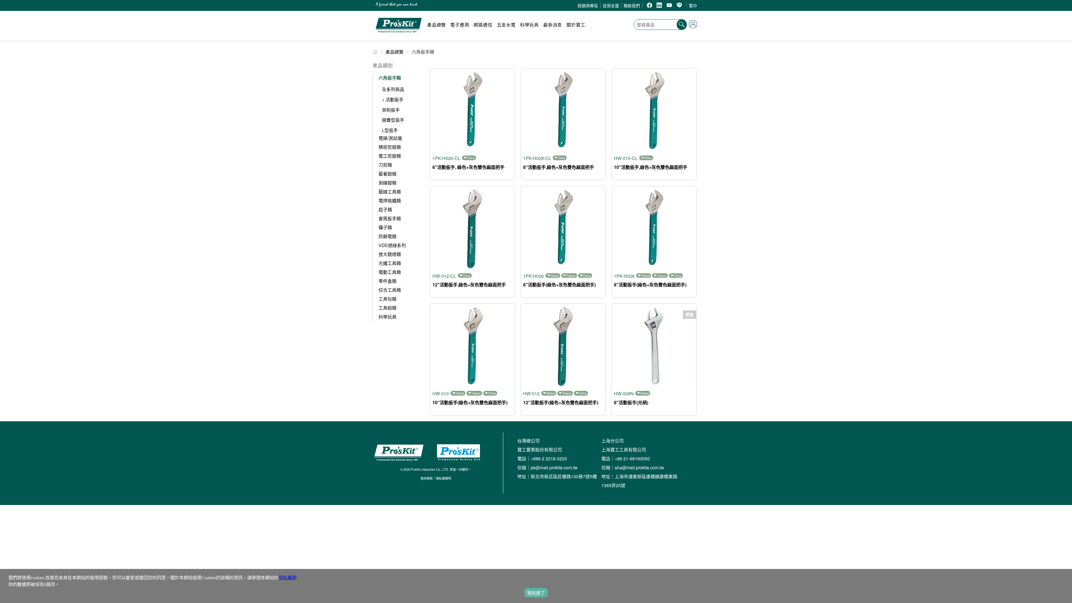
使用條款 (426, 478)
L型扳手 (390, 130)
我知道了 (536, 593)
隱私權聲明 (443, 478)
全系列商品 (393, 89)
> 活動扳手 (392, 99)
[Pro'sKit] (398, 35)
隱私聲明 (287, 577)
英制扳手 (391, 110)
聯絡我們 (632, 5)
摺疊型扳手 (393, 120)
